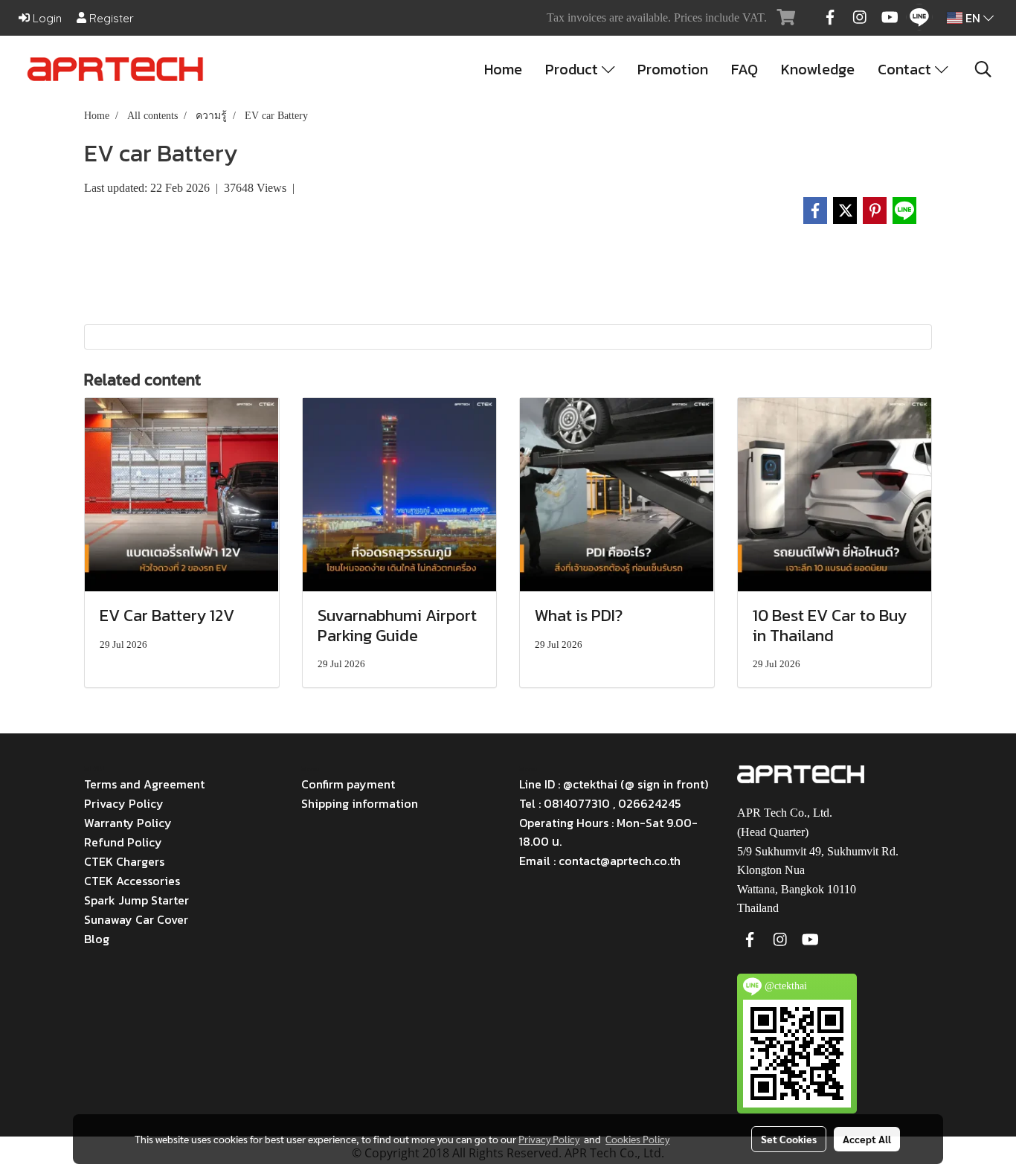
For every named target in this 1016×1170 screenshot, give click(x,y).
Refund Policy (123, 842)
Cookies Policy (637, 1138)
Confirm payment (348, 784)
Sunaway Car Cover (136, 919)
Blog (96, 939)
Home (503, 69)
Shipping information (359, 803)
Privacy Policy (124, 803)
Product (573, 69)
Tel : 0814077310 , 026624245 (600, 803)
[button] (983, 69)
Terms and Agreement (144, 784)
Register (110, 18)
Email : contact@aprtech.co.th (600, 861)
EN (972, 18)
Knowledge (818, 69)
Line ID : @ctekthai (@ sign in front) (613, 784)
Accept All (867, 1138)
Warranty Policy (128, 823)
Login (46, 18)
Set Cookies (789, 1138)
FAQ (744, 69)
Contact (906, 69)
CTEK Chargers (124, 861)
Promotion (672, 69)
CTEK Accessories (132, 881)
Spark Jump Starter (136, 900)
